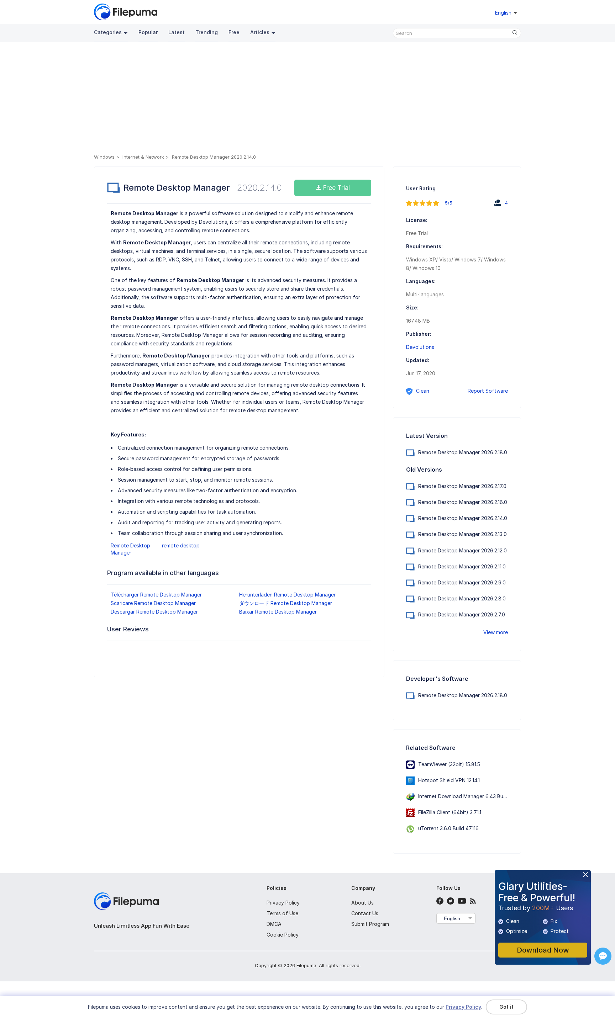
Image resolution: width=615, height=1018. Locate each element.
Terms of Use (282, 913)
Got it (506, 1007)
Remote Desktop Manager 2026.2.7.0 (461, 614)
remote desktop (181, 545)
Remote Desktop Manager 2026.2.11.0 (462, 566)
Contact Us (364, 913)
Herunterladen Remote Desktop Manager (287, 595)
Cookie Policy (283, 935)
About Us (362, 903)
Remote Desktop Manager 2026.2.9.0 (462, 582)
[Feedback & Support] (602, 956)
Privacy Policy (283, 903)
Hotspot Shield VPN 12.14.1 (449, 780)
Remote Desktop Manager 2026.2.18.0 (462, 452)
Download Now (543, 950)
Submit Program (370, 924)
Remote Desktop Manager (130, 549)
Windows (104, 157)
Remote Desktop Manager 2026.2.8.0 (462, 598)
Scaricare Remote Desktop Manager (153, 603)
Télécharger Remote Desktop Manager (156, 595)
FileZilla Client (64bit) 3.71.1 (449, 812)
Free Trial (335, 187)
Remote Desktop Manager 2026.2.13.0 (462, 534)
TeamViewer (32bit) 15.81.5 (449, 764)
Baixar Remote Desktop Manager (278, 612)
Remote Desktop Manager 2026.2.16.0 (462, 502)
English (452, 918)
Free (234, 32)
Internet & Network (143, 157)
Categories (108, 32)
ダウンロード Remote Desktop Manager (285, 603)
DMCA (274, 924)
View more (495, 632)
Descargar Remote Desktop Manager (154, 612)
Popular (148, 32)
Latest (176, 32)
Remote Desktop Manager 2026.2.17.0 (462, 486)
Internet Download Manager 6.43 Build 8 (465, 796)
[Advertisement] (307, 99)
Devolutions (420, 347)
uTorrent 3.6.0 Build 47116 (448, 828)
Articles (259, 32)
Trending (206, 32)
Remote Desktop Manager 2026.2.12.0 (462, 550)
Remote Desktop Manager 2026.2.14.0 (462, 518)
